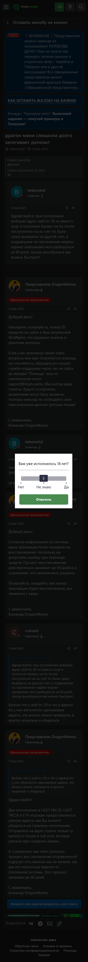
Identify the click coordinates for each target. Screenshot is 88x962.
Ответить (43, 499)
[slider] (44, 478)
